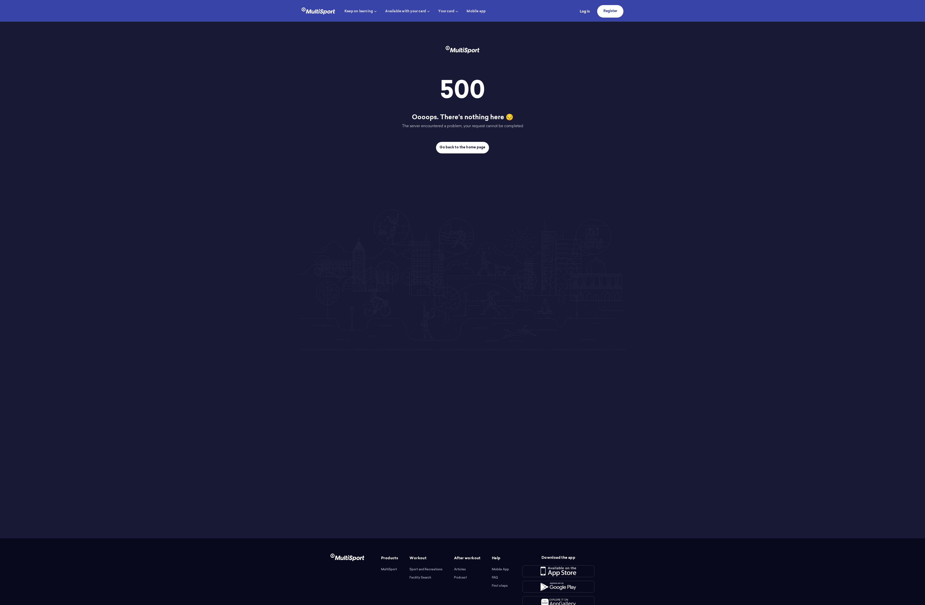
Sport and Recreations (426, 569)
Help (496, 558)
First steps (500, 586)
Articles (460, 569)
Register (610, 11)
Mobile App (500, 569)
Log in (585, 11)
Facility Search (420, 577)
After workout (467, 558)
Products (389, 558)
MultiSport (389, 569)
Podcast (460, 577)
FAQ (495, 577)
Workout (418, 558)
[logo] (318, 10)
